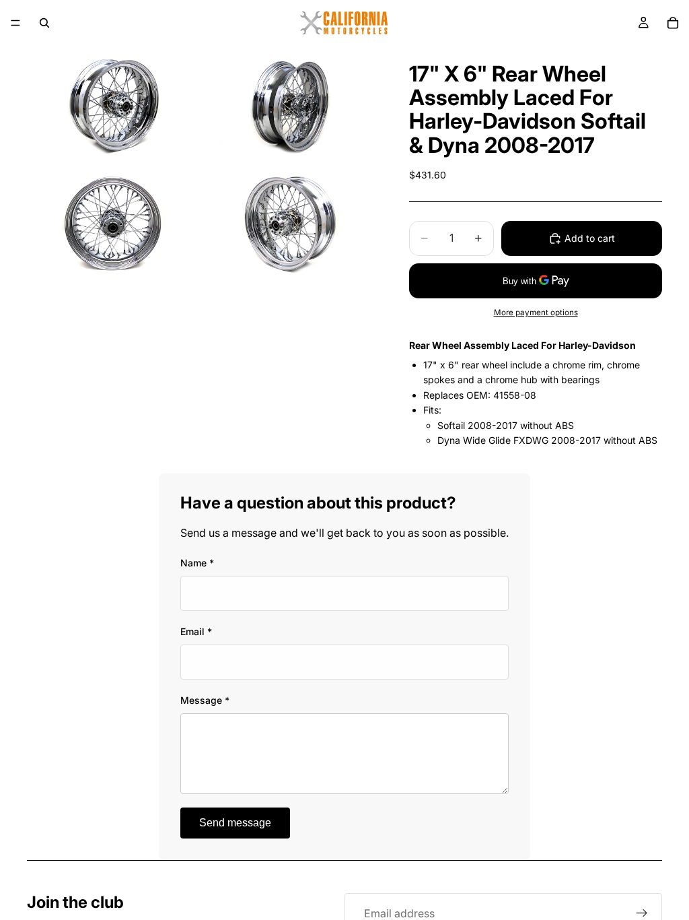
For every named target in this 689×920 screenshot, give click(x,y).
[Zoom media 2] (290, 104)
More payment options (536, 312)
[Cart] (673, 23)
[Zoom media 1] (114, 104)
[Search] (44, 23)
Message (204, 700)
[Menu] (15, 22)
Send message (235, 822)
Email (196, 631)
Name (197, 562)
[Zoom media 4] (290, 222)
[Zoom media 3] (114, 222)
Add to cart (590, 238)
